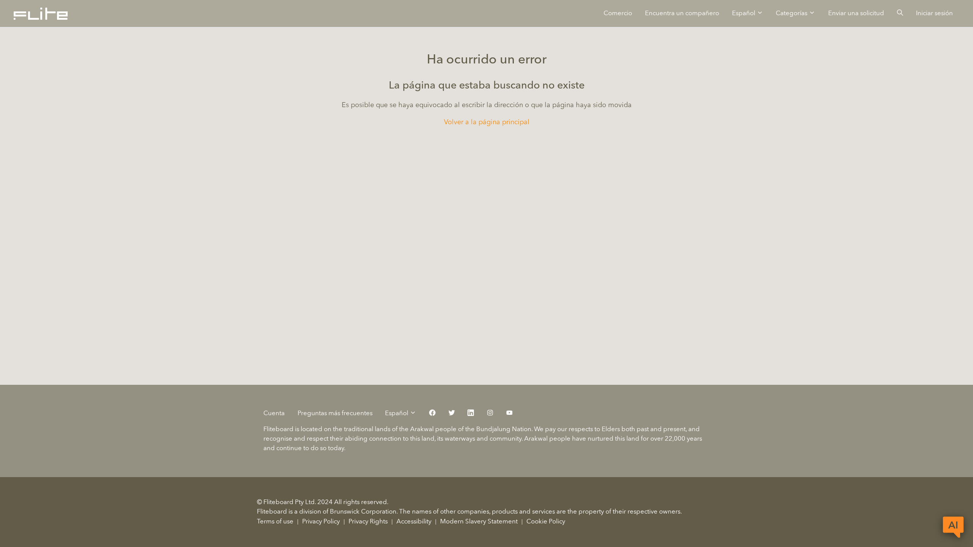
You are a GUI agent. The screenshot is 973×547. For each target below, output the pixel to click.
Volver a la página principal (486, 122)
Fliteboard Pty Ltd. (289, 502)
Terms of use (275, 522)
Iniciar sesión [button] (934, 13)
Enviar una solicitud (856, 13)
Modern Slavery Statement (479, 522)
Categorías (792, 13)
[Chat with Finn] (953, 527)
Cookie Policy (545, 522)
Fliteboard (272, 512)
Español (744, 13)
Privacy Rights (368, 522)
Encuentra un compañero (682, 13)
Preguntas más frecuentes (335, 413)
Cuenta (274, 413)
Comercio (618, 13)
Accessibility (413, 522)
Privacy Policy (321, 522)
